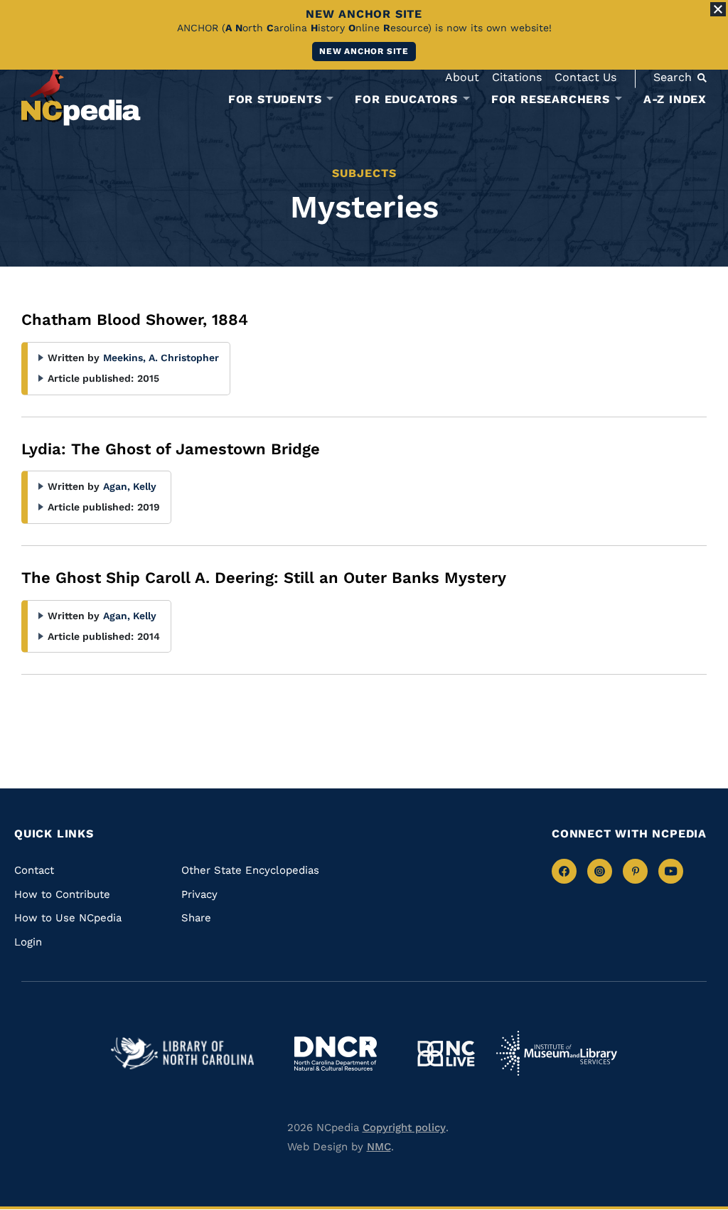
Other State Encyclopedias (250, 870)
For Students (275, 99)
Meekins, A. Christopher (161, 357)
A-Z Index (675, 99)
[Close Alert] (718, 9)
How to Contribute (62, 894)
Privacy (199, 894)
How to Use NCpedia (68, 917)
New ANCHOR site (364, 51)
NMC (379, 1146)
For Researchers (550, 99)
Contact (34, 870)
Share (196, 917)
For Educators (406, 99)
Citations (517, 77)
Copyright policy (404, 1127)
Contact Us (585, 77)
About (462, 77)
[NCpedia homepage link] (81, 95)
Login (28, 942)
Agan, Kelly (129, 486)
